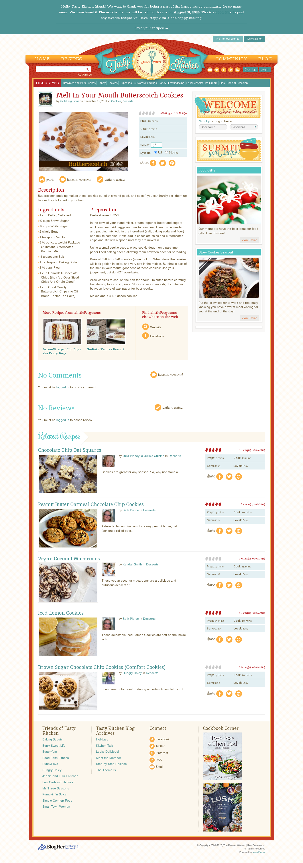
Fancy (162, 83)
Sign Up (250, 69)
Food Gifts (207, 170)
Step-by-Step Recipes (111, 764)
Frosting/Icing (176, 83)
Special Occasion (237, 83)
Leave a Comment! (170, 375)
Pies (222, 83)
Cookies (113, 83)
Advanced (85, 74)
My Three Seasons (55, 788)
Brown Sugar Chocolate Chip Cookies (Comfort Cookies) (102, 667)
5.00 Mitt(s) (258, 450)
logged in (62, 387)
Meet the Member (108, 758)
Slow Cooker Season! (216, 252)
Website (155, 327)
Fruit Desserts (194, 83)
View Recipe (249, 240)
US (160, 152)
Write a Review (173, 407)
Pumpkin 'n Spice (54, 794)
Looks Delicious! (107, 751)
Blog (265, 59)
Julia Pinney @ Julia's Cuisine (143, 456)
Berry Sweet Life (53, 745)
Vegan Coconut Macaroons (69, 558)
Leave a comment (79, 179)
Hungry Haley (132, 673)
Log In (264, 69)
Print (50, 179)
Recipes (71, 59)
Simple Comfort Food (57, 800)
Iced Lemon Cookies (61, 613)
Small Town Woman (56, 806)
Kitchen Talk (104, 745)
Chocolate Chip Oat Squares (69, 450)
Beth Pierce (131, 510)
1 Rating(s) (245, 450)
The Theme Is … (108, 770)
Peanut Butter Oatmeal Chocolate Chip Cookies (91, 504)
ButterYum (49, 751)
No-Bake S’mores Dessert (105, 349)
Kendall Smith (132, 564)
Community (231, 59)
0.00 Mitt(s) (180, 113)
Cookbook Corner (221, 728)
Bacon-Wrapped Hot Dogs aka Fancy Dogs (62, 351)
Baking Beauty (52, 739)
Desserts (47, 83)
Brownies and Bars (74, 83)
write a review (115, 179)
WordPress (259, 852)
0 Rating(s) (166, 113)
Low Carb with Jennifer (58, 782)
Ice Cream (211, 83)
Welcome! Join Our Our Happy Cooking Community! (228, 107)
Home (42, 59)
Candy (102, 83)
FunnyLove (50, 764)
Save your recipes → (152, 28)
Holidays (102, 739)
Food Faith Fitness (55, 758)
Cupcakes (126, 83)
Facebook (157, 336)
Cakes (92, 83)
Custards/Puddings (145, 83)
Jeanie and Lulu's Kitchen (60, 776)
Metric (173, 152)
